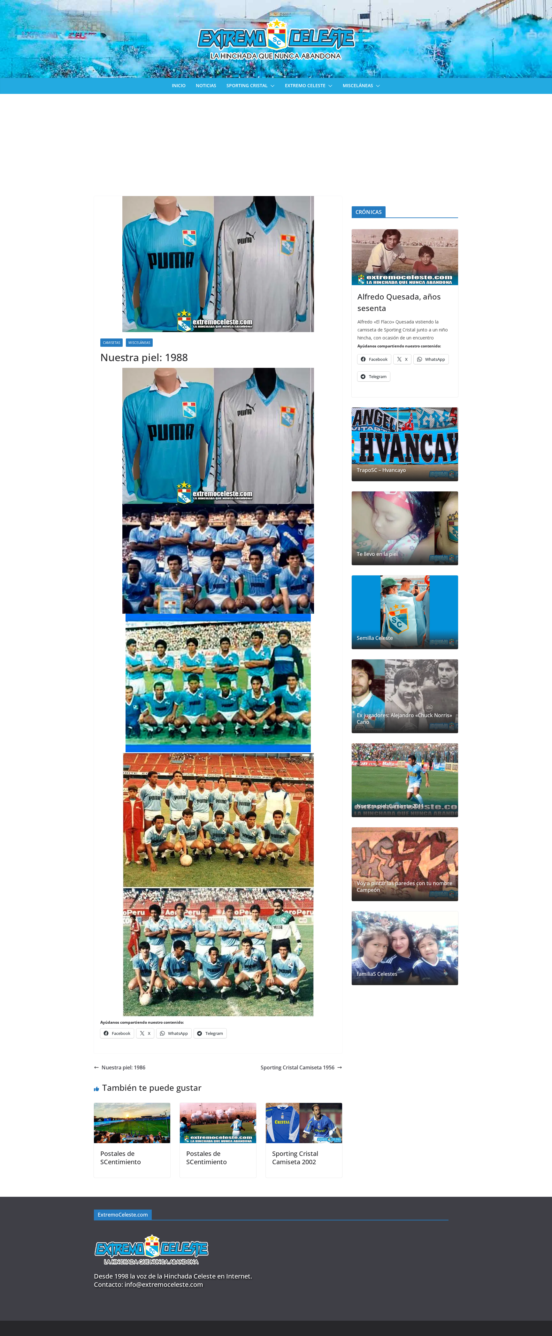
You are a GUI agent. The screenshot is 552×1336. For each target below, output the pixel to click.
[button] (271, 86)
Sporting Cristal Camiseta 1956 (297, 1067)
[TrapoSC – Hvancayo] (405, 444)
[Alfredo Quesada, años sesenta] (405, 257)
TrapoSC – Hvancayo (381, 470)
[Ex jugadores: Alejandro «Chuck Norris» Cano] (405, 696)
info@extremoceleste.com (164, 1284)
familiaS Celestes (377, 974)
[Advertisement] (276, 141)
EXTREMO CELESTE (305, 85)
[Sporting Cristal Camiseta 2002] (304, 1107)
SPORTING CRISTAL (247, 85)
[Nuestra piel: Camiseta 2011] (405, 780)
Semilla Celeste (375, 638)
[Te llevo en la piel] (405, 528)
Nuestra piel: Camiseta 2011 (390, 806)
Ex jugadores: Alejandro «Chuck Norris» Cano (404, 718)
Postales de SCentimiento (120, 1157)
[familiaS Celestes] (405, 948)
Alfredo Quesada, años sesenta (399, 302)
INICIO (179, 85)
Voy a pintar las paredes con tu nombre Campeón (404, 886)
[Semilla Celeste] (405, 612)
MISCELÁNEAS (358, 85)
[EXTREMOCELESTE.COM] (151, 1231)
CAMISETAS (111, 342)
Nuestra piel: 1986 (123, 1067)
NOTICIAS (206, 85)
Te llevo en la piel (377, 554)
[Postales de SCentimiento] (132, 1107)
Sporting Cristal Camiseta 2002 (295, 1157)
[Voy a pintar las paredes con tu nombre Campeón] (405, 864)
